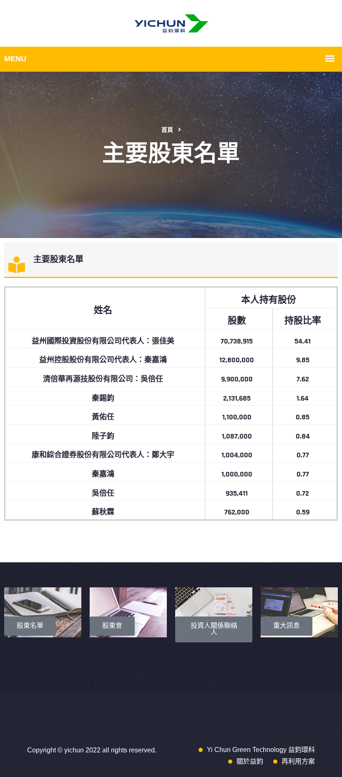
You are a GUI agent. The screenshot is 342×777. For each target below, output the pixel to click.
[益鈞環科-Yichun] (171, 23)
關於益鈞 (249, 761)
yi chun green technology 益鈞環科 (261, 749)
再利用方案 (298, 761)
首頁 (167, 130)
